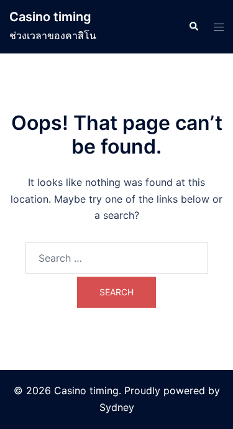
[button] (193, 27)
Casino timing (50, 16)
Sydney (116, 407)
